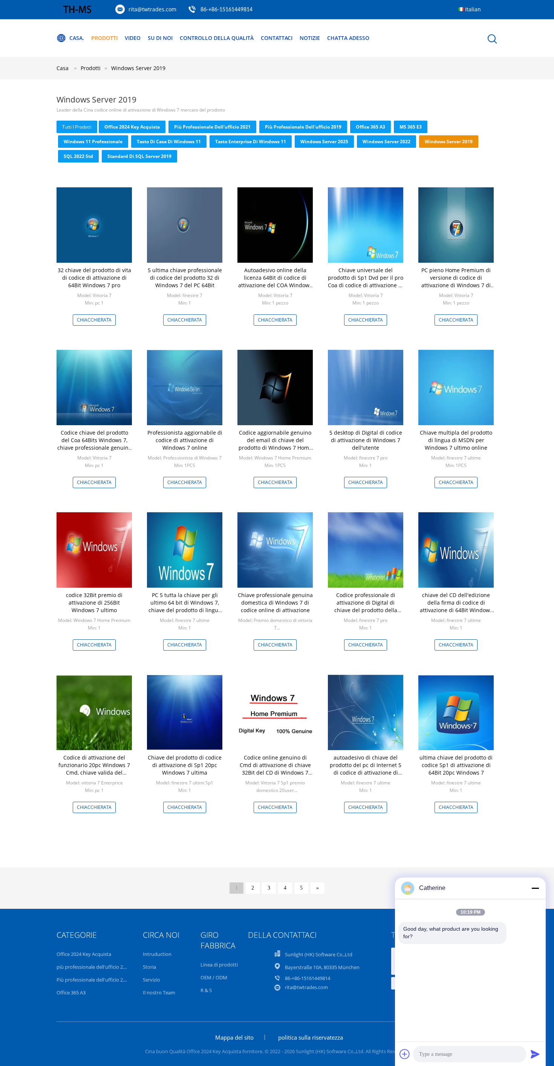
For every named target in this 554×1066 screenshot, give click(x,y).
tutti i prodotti (77, 127)
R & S (206, 990)
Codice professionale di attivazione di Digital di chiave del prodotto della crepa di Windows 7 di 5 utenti (365, 610)
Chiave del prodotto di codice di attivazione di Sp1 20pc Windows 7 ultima (185, 765)
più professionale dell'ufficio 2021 (212, 127)
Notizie (310, 37)
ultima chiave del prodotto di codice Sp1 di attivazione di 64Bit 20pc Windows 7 (456, 765)
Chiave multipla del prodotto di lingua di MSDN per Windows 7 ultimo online (456, 440)
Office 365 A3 (370, 127)
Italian (473, 9)
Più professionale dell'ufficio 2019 (303, 127)
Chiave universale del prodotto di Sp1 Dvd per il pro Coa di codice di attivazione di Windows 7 (365, 281)
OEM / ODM (213, 977)
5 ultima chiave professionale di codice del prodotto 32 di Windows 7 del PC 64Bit (185, 277)
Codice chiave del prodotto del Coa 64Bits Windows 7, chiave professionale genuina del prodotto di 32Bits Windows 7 (94, 447)
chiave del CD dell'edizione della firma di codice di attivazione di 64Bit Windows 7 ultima (456, 606)
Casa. (76, 37)
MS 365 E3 (410, 127)
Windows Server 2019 (138, 68)
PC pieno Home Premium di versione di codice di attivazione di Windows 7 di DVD (456, 281)
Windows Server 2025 (324, 141)
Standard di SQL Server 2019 (139, 156)
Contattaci (276, 37)
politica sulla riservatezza (310, 1037)
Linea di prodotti (219, 964)
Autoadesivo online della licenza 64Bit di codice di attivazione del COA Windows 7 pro (275, 281)
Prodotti (104, 37)
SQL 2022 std (78, 156)
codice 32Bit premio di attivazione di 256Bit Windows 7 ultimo (94, 602)
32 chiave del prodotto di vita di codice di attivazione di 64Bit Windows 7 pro (94, 277)
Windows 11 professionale (93, 141)
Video (133, 37)
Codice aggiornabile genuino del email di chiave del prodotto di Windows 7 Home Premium (275, 444)
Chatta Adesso (348, 37)
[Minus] (535, 888)
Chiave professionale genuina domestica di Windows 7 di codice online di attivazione (275, 602)
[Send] (535, 1054)
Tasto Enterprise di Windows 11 (250, 141)
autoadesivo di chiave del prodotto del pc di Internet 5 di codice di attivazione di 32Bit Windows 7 (365, 769)
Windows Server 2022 (386, 141)
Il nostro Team (159, 992)
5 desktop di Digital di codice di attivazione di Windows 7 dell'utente (365, 440)
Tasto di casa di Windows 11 (169, 141)
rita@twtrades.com (152, 9)
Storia (149, 966)
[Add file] (404, 1054)
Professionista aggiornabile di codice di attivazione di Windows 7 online (184, 440)
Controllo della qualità (217, 37)
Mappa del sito (234, 1037)
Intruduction (157, 954)
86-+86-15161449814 (226, 9)
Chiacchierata (94, 320)
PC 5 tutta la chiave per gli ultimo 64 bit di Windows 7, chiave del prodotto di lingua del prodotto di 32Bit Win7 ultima (184, 610)
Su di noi (160, 37)
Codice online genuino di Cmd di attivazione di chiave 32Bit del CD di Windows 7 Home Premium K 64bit (275, 769)
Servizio (151, 979)
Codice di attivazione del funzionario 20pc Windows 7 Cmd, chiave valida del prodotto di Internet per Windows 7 (94, 772)
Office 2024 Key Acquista (132, 127)
